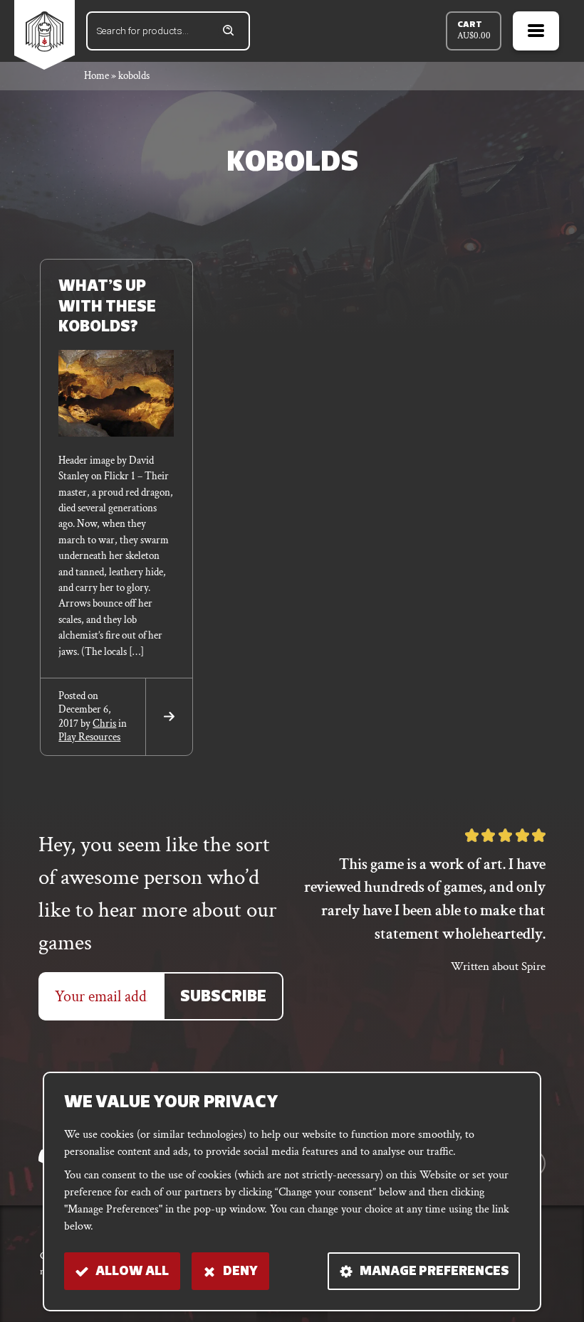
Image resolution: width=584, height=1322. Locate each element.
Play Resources (89, 737)
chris (104, 723)
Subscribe (223, 997)
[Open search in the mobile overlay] (168, 30)
